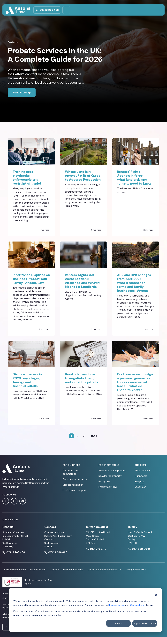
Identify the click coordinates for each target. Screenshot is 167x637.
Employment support (74, 490)
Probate (13, 42)
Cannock (50, 527)
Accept (118, 623)
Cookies (54, 569)
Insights (139, 481)
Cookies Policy (138, 604)
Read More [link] (20, 92)
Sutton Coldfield (97, 527)
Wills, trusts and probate (112, 470)
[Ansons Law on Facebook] (5, 501)
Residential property (110, 476)
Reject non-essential (145, 623)
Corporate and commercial (71, 472)
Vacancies (140, 487)
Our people (141, 476)
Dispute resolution (73, 484)
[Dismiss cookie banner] (156, 595)
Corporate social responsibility (104, 569)
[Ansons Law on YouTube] (22, 501)
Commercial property (75, 479)
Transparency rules (135, 569)
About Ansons (143, 470)
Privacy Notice (117, 604)
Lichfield (7, 527)
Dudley (132, 527)
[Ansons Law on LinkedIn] (14, 501)
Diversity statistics (73, 569)
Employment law (108, 487)
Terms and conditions (14, 569)
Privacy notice (38, 569)
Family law (104, 481)
